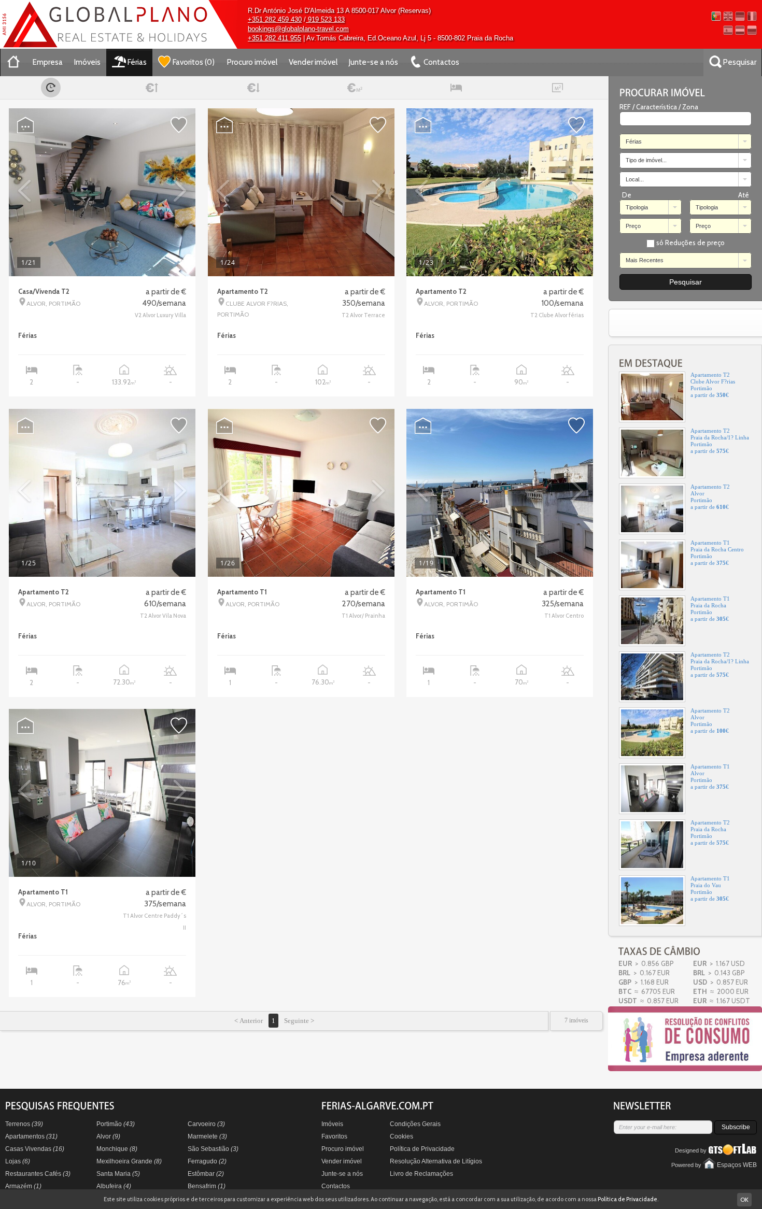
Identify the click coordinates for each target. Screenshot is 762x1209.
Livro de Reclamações (421, 1173)
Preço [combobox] (633, 226)
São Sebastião (213, 1149)
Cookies (401, 1136)
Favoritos (334, 1136)
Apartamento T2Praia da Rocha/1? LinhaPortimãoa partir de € (719, 433)
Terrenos (24, 1124)
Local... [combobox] (635, 179)
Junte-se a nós (373, 62)
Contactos (335, 1186)
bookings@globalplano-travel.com (298, 29)
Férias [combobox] (634, 141)
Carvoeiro (206, 1124)
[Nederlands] (740, 30)
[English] (728, 16)
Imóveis (87, 62)
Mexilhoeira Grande (129, 1161)
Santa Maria (118, 1173)
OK (744, 1199)
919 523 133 (325, 19)
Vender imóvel (313, 62)
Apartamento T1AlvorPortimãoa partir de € (710, 769)
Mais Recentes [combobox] (645, 260)
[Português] (716, 16)
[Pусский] (751, 30)
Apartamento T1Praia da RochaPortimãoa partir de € (710, 601)
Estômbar (206, 1173)
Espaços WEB (737, 1165)
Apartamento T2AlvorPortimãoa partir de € (710, 489)
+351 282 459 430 (275, 19)
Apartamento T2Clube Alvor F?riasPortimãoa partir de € (712, 377)
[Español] (728, 30)
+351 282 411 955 (274, 38)
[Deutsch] (740, 16)
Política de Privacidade (422, 1149)
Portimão (115, 1124)
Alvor (108, 1136)
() (194, 62)
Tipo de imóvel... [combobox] (646, 160)
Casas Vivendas (34, 1149)
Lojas (17, 1161)
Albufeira (113, 1186)
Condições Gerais (415, 1124)
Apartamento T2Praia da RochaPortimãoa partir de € (710, 825)
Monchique (116, 1149)
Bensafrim (206, 1186)
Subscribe (736, 1127)
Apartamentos (31, 1136)
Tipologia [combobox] (637, 207)
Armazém (23, 1186)
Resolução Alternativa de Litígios (436, 1161)
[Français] (751, 16)
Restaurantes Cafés (37, 1173)
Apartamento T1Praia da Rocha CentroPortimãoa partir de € (717, 545)
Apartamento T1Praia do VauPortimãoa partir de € (710, 881)
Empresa (48, 62)
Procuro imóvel (252, 62)
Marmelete (207, 1136)
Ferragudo (207, 1161)
